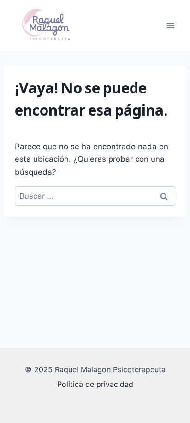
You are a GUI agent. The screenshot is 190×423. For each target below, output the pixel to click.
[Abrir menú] (170, 25)
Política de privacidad (95, 384)
